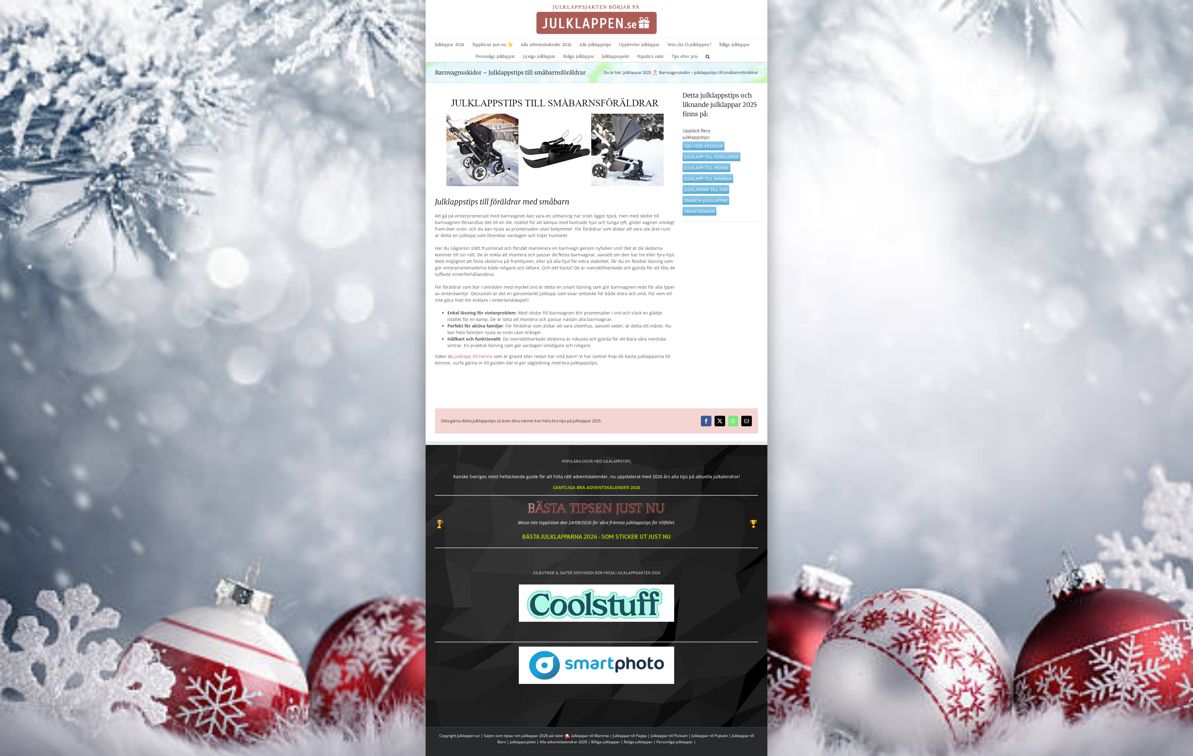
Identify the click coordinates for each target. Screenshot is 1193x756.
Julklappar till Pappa (630, 735)
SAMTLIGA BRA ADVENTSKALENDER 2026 (596, 487)
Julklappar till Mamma (590, 735)
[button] (708, 56)
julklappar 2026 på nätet (542, 735)
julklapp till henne (473, 356)
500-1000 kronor (703, 146)
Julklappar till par (706, 189)
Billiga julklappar (605, 742)
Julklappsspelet (523, 742)
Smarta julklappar (706, 200)
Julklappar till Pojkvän (710, 735)
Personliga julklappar (674, 742)
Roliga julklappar (638, 742)
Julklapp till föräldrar (711, 157)
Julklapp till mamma (708, 178)
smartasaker (699, 211)
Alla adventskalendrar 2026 (563, 742)
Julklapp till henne (706, 168)
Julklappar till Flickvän (669, 735)
